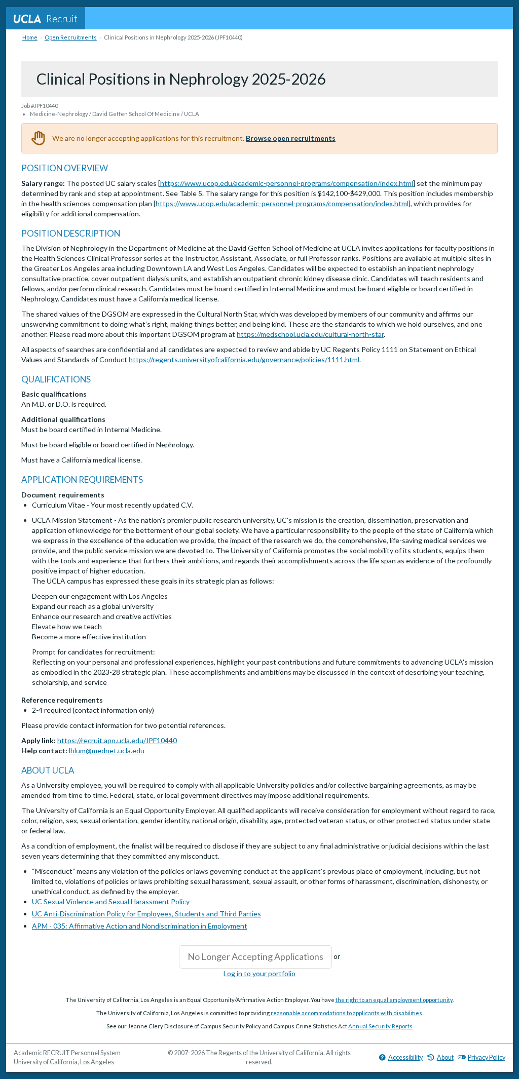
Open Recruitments (71, 37)
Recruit (62, 18)
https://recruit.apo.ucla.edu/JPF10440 (117, 740)
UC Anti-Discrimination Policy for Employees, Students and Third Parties (146, 913)
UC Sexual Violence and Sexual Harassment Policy (111, 901)
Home (30, 37)
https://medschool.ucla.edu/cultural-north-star (310, 334)
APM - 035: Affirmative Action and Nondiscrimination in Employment (139, 925)
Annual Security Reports (380, 1026)
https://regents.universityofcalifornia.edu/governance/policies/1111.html (244, 359)
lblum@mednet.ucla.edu (106, 750)
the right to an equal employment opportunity (394, 999)
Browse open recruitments (291, 138)
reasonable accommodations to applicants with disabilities (346, 1013)
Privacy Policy (486, 1057)
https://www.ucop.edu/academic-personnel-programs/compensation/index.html (286, 183)
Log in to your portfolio (259, 973)
